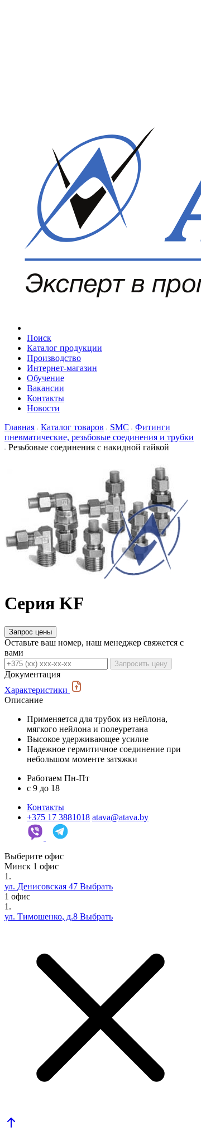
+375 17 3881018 (58, 817)
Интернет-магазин (62, 368)
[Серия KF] (96, 576)
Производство (54, 358)
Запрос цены (30, 632)
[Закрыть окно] (100, 1019)
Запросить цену (141, 664)
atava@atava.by (120, 817)
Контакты (45, 398)
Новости (43, 408)
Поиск (39, 338)
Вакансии (45, 388)
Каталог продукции (64, 348)
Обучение (45, 378)
